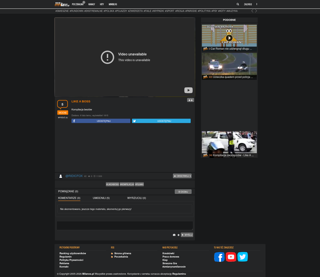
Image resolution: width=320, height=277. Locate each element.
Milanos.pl (88, 273)
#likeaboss (112, 184)
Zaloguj (248, 4)
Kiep (165, 260)
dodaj (184, 191)
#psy (214, 10)
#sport (169, 10)
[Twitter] (242, 256)
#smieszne (62, 10)
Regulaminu (179, 273)
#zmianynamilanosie (174, 266)
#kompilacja (127, 184)
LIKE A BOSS (81, 101)
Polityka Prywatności (71, 260)
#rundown (76, 10)
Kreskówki (168, 253)
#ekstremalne (93, 10)
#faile (147, 10)
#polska (109, 10)
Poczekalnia (78, 3)
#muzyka (232, 10)
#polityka (204, 10)
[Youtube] (231, 256)
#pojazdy (121, 10)
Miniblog (113, 4)
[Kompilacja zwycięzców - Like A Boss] (229, 144)
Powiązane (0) (68, 191)
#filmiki (139, 184)
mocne (63, 112)
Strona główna (122, 253)
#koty (222, 10)
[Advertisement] (125, 148)
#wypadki (158, 10)
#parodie (191, 10)
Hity (102, 4)
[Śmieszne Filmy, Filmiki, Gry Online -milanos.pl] (62, 4)
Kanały (91, 4)
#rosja (179, 10)
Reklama (64, 263)
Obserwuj (183, 175)
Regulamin (66, 256)
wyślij (187, 234)
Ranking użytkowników (73, 253)
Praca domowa (170, 256)
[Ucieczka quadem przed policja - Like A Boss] (229, 65)
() (63, 117)
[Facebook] (219, 256)
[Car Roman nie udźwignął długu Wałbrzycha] (229, 37)
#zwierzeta (135, 10)
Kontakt (64, 266)
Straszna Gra (169, 263)
